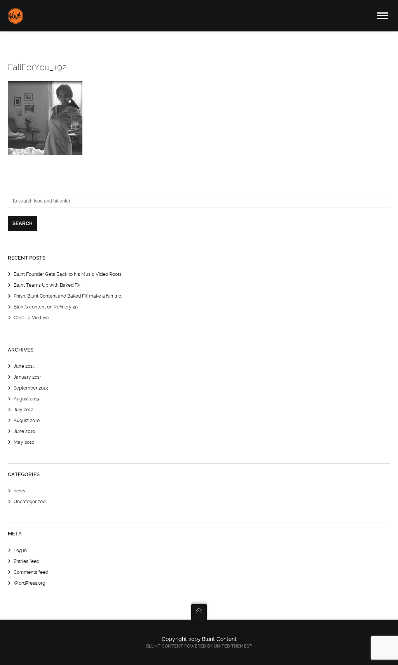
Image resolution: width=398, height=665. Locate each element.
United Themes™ (233, 646)
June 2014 (24, 366)
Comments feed (31, 572)
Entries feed (26, 561)
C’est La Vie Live (31, 317)
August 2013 (26, 399)
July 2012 (23, 409)
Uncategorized (29, 501)
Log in (20, 550)
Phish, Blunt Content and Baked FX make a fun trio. (68, 296)
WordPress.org (29, 583)
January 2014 (28, 377)
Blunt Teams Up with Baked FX (47, 285)
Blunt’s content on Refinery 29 (46, 307)
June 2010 (24, 431)
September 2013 (31, 388)
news (19, 491)
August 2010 (27, 420)
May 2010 (24, 442)
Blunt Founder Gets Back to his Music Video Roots (68, 274)
